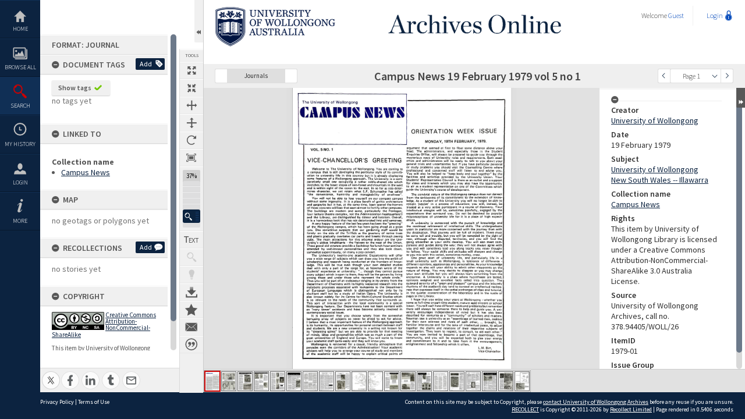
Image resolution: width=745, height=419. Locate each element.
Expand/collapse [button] (740, 98)
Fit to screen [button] (191, 88)
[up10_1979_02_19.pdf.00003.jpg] (245, 381)
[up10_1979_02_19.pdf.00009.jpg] (342, 381)
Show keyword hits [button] (191, 257)
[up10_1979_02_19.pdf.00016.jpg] (456, 381)
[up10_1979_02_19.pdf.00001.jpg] (212, 381)
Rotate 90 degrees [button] (191, 140)
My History (20, 144)
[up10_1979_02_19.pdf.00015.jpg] (440, 381)
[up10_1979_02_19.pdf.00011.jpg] (375, 381)
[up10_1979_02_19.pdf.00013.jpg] (408, 381)
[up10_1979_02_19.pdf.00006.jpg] (293, 381)
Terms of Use (93, 402)
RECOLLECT (525, 409)
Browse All (20, 67)
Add (146, 63)
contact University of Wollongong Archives (595, 402)
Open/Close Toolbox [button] (198, 21)
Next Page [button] (727, 76)
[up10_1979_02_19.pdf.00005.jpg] (277, 381)
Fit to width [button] (191, 105)
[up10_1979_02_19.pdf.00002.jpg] (228, 381)
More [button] (20, 221)
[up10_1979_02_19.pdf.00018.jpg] (489, 381)
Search (20, 105)
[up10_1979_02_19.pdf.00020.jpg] (522, 381)
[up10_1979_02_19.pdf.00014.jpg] (424, 381)
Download (191, 292)
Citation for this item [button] (191, 344)
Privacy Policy (57, 402)
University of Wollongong (654, 120)
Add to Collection (191, 309)
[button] (191, 216)
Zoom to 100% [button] (191, 157)
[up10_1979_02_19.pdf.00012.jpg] (391, 381)
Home (20, 29)
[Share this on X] (51, 374)
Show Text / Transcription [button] (191, 239)
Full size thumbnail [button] (191, 70)
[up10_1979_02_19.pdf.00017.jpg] (473, 381)
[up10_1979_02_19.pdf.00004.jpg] (261, 381)
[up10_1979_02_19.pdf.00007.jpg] (310, 381)
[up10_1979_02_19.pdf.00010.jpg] (359, 381)
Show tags (74, 87)
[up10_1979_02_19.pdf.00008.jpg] (326, 381)
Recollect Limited (631, 409)
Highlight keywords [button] (191, 274)
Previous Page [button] (664, 76)
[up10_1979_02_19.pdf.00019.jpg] (505, 381)
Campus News (85, 172)
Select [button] (715, 76)
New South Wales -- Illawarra (659, 180)
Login (20, 182)
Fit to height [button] (191, 123)
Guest (676, 15)
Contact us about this (191, 327)
